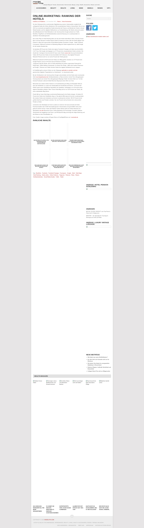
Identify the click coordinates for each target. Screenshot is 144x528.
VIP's (108, 8)
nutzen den (67, 53)
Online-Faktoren (54, 175)
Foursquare (63, 173)
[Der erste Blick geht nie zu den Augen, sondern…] (105, 442)
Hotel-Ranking (37, 175)
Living (72, 8)
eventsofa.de (74, 117)
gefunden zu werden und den (69, 70)
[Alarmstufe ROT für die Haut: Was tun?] (78, 442)
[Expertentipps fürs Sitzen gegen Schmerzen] (65, 442)
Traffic (57, 177)
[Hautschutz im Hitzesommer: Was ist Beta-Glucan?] (92, 442)
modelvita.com (49, 519)
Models (90, 8)
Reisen (100, 8)
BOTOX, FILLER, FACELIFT (93, 211)
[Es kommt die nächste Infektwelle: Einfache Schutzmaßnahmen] (52, 442)
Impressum (89, 525)
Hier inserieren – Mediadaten (66, 525)
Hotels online (45, 175)
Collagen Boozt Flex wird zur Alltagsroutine (99, 371)
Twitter (62, 177)
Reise (72, 175)
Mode (81, 8)
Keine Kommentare (66, 21)
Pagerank (61, 175)
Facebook (44, 173)
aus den (42, 110)
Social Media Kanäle (49, 177)
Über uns (81, 525)
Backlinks (38, 173)
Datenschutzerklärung (103, 525)
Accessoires (41, 8)
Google (69, 173)
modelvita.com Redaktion (39, 21)
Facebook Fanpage (53, 173)
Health (63, 8)
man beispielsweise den (42, 77)
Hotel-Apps (79, 173)
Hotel (73, 173)
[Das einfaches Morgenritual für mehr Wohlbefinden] (39, 442)
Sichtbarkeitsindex (38, 177)
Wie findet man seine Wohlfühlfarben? (98, 357)
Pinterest (68, 175)
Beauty (53, 8)
